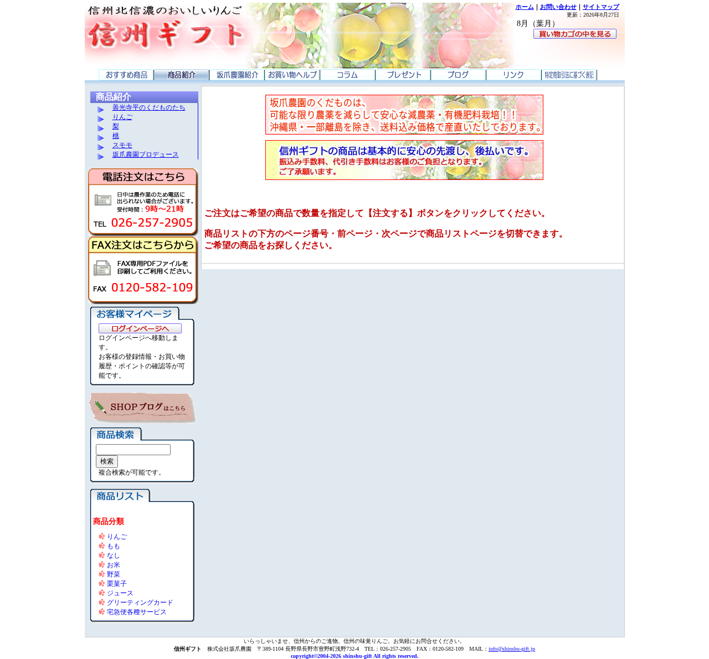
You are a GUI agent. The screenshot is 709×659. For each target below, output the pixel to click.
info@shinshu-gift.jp (512, 649)
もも (113, 546)
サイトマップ (601, 6)
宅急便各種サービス (137, 612)
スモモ (122, 145)
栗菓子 (117, 584)
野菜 (113, 574)
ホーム (525, 6)
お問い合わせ (558, 6)
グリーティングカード (140, 602)
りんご (122, 117)
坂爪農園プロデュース (145, 154)
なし (113, 555)
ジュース (120, 593)
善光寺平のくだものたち (149, 107)
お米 (113, 565)
